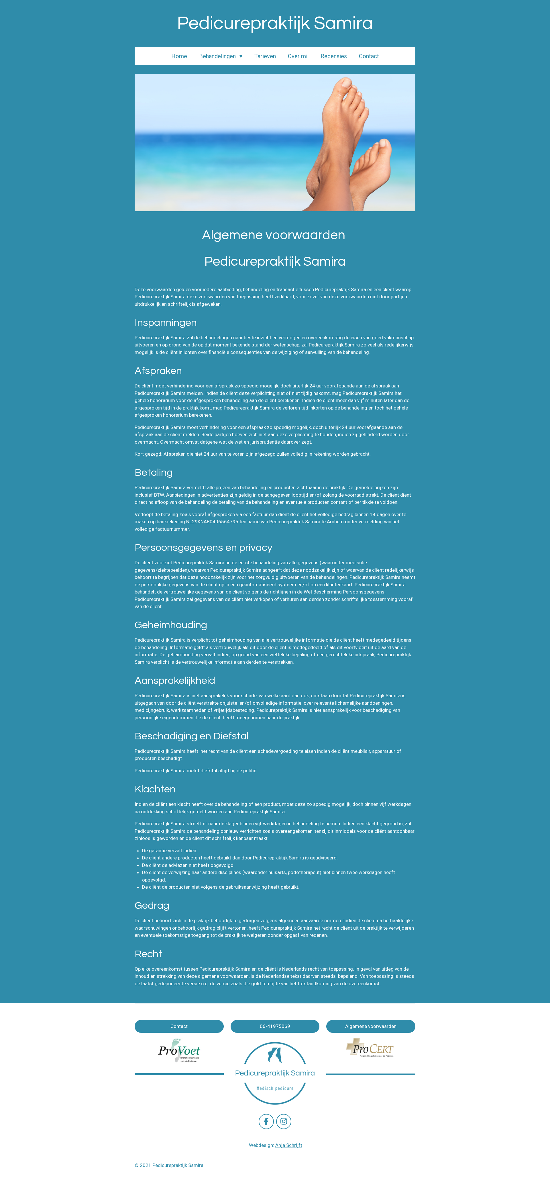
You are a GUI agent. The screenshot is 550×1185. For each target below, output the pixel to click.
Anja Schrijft (288, 1145)
